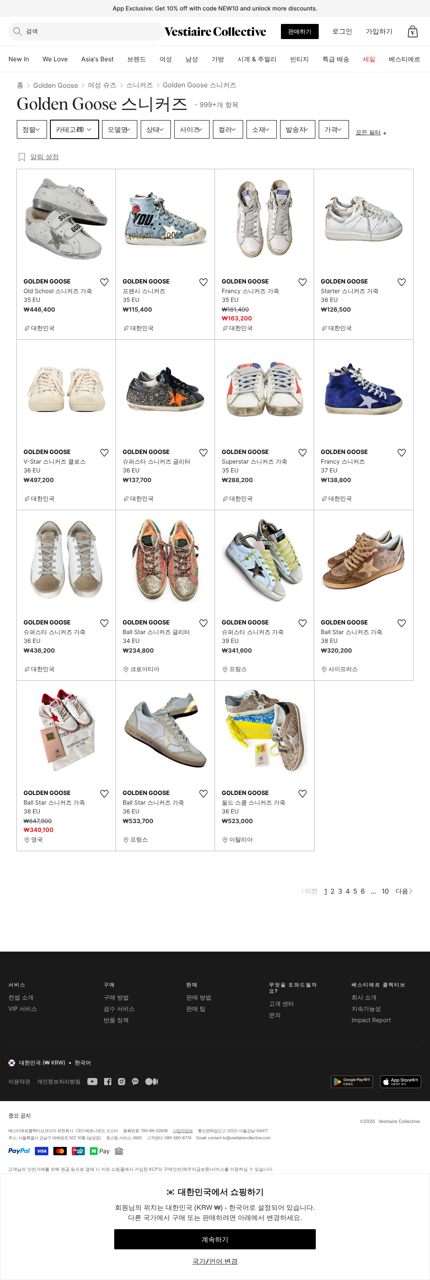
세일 (369, 59)
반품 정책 (116, 1020)
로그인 (342, 31)
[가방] (231, 59)
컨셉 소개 (21, 997)
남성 (192, 59)
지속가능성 (366, 1008)
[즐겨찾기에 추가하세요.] (104, 282)
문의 (275, 1015)
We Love (55, 59)
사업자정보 (183, 1130)
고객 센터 (281, 1003)
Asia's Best (97, 59)
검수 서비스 (119, 1008)
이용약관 (19, 1081)
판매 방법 (199, 997)
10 (385, 891)
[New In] (35, 59)
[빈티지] (315, 59)
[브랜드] (152, 59)
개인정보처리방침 (59, 1081)
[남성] (205, 59)
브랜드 (136, 59)
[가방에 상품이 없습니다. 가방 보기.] (413, 31)
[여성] (179, 59)
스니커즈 (139, 85)
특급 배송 (335, 59)
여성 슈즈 (102, 85)
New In (18, 59)
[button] (413, 31)
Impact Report (371, 1020)
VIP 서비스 (22, 1008)
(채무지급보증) (196, 1169)
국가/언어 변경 (215, 1261)
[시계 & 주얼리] (283, 59)
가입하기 (379, 31)
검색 (32, 30)
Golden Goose (55, 85)
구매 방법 (116, 997)
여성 (166, 59)
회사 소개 (364, 997)
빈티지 (299, 59)
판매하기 (300, 31)
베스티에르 (404, 59)
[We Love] (74, 59)
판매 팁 (196, 1008)
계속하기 (215, 1239)
